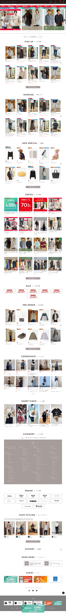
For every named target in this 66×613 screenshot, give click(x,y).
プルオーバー (24, 451)
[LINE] (33, 590)
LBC (11, 4)
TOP (14, 4)
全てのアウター (10, 454)
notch (35, 4)
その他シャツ (38, 451)
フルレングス (38, 467)
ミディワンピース (11, 470)
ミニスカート (38, 475)
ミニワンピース (10, 469)
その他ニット (24, 454)
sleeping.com (53, 4)
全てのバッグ (54, 448)
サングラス (54, 464)
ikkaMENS (18, 4)
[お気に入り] (55, 2)
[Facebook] (36, 590)
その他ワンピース (11, 481)
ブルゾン (9, 459)
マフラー (53, 469)
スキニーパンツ (38, 459)
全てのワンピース (11, 467)
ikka (32, 4)
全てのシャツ (38, 448)
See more (33, 393)
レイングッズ (54, 470)
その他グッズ (54, 473)
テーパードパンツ (39, 461)
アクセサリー (54, 461)
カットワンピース (11, 475)
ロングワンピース (11, 472)
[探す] (63, 2)
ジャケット (10, 457)
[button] (1, 20)
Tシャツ (23, 461)
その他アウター (10, 462)
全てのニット (24, 448)
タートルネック (25, 468)
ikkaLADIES (23, 4)
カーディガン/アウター (26, 453)
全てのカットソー (25, 459)
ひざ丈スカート (38, 478)
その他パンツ (38, 468)
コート (9, 456)
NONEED (43, 4)
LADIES (33, 442)
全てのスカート (38, 473)
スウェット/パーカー (25, 467)
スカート (37, 472)
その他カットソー (25, 470)
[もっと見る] (33, 541)
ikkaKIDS (29, 4)
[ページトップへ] (63, 593)
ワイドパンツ (38, 458)
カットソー (23, 458)
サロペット (10, 473)
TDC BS (47, 4)
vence (39, 4)
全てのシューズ (54, 453)
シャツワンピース (11, 478)
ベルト (53, 467)
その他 (53, 477)
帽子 (53, 472)
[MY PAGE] (50, 2)
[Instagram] (29, 590)
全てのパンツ (38, 456)
